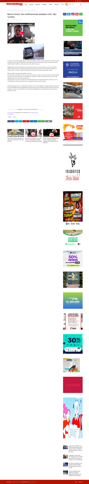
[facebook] (75, 1)
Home (76, 481)
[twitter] (77, 1)
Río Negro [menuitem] (44, 4)
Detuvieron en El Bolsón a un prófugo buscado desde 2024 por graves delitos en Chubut (75, 465)
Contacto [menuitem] (56, 4)
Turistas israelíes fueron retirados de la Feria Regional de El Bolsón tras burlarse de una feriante (75, 473)
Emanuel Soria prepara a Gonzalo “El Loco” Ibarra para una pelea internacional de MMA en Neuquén (33, 140)
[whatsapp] (81, 14)
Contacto (81, 481)
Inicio (8, 10)
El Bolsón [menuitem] (31, 4)
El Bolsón (11, 10)
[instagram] (79, 1)
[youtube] (77, 14)
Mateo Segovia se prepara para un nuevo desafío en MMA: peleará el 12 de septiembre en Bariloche (51, 140)
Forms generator (11, 112)
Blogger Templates (32, 481)
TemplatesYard (17, 481)
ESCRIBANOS (10, 114)
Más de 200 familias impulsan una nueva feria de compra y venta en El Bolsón (15, 140)
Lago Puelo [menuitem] (37, 4)
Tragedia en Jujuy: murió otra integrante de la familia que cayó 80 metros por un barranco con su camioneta (75, 457)
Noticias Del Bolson (12, 20)
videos (14, 117)
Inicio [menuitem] (26, 4)
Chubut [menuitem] (50, 4)
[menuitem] (67, 4)
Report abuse (35, 112)
